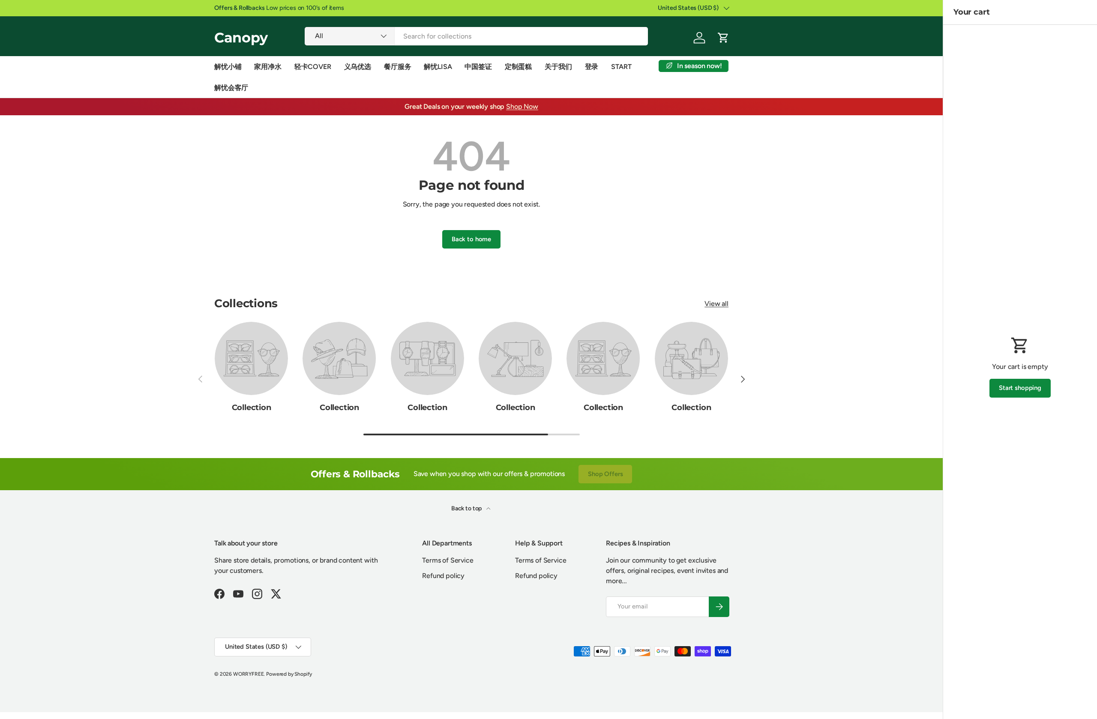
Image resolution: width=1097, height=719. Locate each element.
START (621, 67)
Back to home (471, 239)
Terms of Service (447, 560)
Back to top (467, 508)
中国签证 (478, 67)
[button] (723, 37)
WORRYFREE (248, 674)
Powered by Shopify (289, 674)
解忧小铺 (227, 67)
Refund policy (443, 576)
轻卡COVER (312, 67)
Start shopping (1020, 388)
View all (716, 304)
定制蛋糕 (518, 67)
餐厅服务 (397, 67)
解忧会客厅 (231, 88)
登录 (592, 67)
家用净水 (267, 67)
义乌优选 (357, 67)
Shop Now (522, 106)
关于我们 (558, 67)
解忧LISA (438, 67)
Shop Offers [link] (605, 474)
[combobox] (476, 36)
